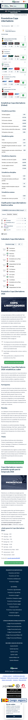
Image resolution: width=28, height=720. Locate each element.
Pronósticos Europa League (14, 601)
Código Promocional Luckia (14, 629)
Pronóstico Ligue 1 (14, 612)
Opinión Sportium (14, 648)
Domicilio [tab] (9, 214)
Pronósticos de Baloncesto (14, 578)
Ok (14, 716)
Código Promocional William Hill (14, 635)
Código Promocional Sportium (14, 626)
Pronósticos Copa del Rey (14, 592)
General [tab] (4, 214)
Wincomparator (18, 671)
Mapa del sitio (22, 680)
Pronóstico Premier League (14, 604)
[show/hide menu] (2, 2)
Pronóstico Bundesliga (14, 615)
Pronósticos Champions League (14, 598)
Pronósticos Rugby (14, 581)
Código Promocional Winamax (14, 638)
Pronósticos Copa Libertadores (14, 609)
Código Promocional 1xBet (14, 632)
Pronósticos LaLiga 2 (14, 595)
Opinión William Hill (14, 657)
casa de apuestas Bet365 (13, 558)
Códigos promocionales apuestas (14, 620)
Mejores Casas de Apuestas (14, 643)
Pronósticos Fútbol (8, 14)
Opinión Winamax (14, 660)
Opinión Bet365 (14, 646)
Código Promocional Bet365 (14, 623)
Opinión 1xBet (14, 654)
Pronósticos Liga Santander (14, 589)
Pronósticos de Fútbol (14, 573)
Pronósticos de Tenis (14, 575)
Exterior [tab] (15, 214)
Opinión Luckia (14, 651)
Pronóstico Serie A (14, 607)
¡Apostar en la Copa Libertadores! (14, 362)
